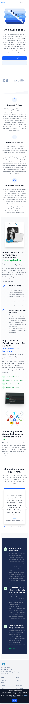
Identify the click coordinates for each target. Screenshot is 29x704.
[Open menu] (26, 2)
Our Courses (13, 58)
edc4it (3, 2)
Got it (14, 700)
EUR (21, 2)
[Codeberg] (11, 684)
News (2, 703)
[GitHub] (8, 684)
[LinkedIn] (2, 684)
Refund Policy (12, 663)
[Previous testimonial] (2, 516)
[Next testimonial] (26, 516)
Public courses (13, 62)
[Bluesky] (5, 684)
